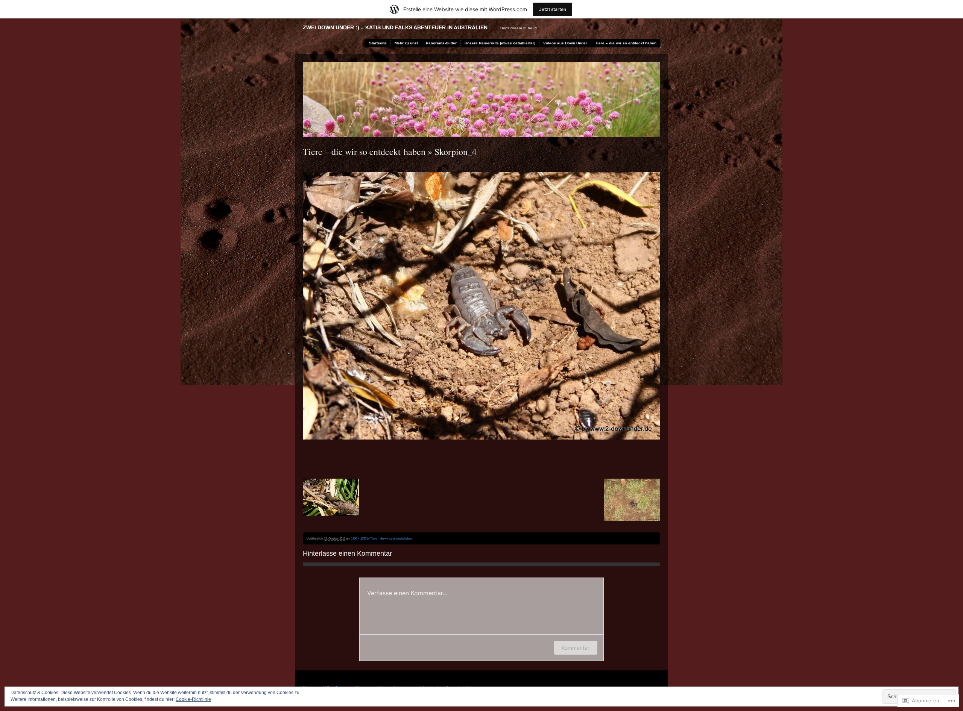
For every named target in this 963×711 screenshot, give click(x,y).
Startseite (378, 43)
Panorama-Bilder (441, 43)
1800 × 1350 (358, 538)
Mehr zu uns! (406, 43)
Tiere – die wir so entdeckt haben (625, 43)
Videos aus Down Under (565, 43)
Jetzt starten (552, 9)
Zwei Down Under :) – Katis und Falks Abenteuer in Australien (395, 27)
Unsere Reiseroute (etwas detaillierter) (500, 43)
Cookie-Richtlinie (193, 699)
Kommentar (575, 647)
